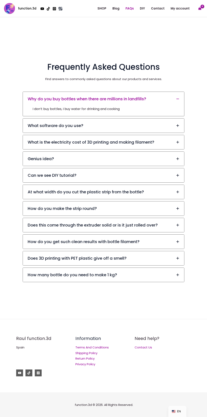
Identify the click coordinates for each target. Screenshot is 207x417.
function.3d (27, 8)
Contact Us (143, 347)
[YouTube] (42, 9)
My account (180, 8)
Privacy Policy (85, 364)
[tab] (103, 104)
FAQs (130, 8)
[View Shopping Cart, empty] (200, 9)
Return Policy (85, 358)
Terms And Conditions (92, 347)
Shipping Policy (86, 353)
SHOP (101, 8)
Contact (158, 8)
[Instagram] (54, 9)
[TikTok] (48, 9)
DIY (142, 8)
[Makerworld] (60, 9)
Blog (115, 8)
